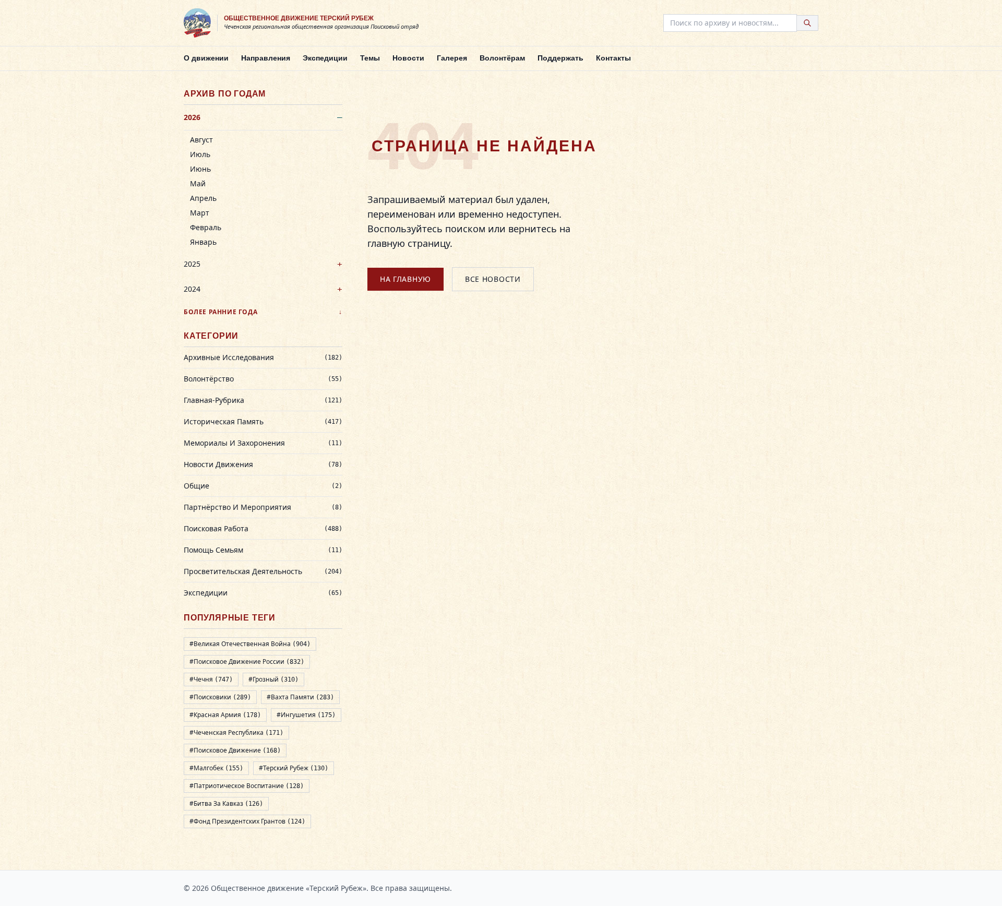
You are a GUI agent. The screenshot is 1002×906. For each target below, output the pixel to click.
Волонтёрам (502, 58)
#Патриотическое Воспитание (246, 785)
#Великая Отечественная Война (250, 643)
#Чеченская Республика (236, 732)
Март (199, 213)
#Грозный (273, 679)
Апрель (203, 198)
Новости (408, 58)
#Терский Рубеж (293, 768)
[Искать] (807, 23)
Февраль (205, 227)
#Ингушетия (306, 714)
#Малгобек (216, 768)
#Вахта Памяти (300, 697)
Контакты (613, 58)
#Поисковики (220, 697)
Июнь (200, 169)
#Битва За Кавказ (226, 803)
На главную (405, 279)
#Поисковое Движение (235, 750)
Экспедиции (325, 58)
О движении (206, 58)
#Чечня (211, 679)
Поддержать (560, 58)
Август (201, 140)
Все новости (493, 279)
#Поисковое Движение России (246, 661)
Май (198, 183)
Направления (265, 58)
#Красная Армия (225, 714)
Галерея (452, 58)
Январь (203, 242)
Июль (200, 154)
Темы (370, 58)
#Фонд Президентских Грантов (247, 821)
